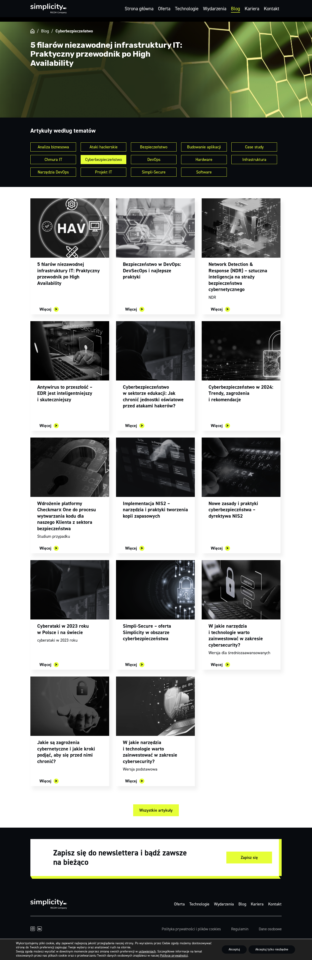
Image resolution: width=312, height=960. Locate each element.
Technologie (186, 8)
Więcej (45, 309)
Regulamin (240, 928)
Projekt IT (103, 172)
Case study (254, 147)
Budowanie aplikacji (204, 147)
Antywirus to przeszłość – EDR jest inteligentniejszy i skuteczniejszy (64, 393)
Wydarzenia (214, 8)
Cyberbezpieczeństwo (103, 159)
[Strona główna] (32, 31)
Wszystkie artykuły (156, 810)
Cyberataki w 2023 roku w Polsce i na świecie (63, 629)
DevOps (153, 159)
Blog (235, 8)
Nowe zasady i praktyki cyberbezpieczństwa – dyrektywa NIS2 (233, 509)
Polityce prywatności (174, 955)
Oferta (164, 8)
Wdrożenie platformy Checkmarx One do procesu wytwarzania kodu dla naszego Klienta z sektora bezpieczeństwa (66, 516)
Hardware (204, 159)
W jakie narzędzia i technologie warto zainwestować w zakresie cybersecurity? (236, 635)
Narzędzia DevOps (53, 172)
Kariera (252, 8)
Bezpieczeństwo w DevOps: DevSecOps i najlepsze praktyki (152, 270)
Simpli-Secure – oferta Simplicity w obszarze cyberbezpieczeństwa (147, 632)
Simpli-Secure (154, 172)
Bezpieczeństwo (153, 147)
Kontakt (271, 8)
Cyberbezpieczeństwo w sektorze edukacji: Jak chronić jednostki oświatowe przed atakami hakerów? (153, 396)
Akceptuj (234, 949)
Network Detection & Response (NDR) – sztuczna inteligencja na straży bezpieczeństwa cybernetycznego (238, 277)
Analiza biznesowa (53, 147)
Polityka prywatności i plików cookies (191, 928)
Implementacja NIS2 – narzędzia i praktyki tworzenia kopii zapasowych (155, 509)
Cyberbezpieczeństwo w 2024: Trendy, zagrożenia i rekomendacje (241, 393)
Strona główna (139, 8)
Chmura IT (53, 159)
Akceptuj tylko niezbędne (271, 949)
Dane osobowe (270, 928)
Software (204, 172)
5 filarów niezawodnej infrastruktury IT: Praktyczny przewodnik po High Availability (68, 273)
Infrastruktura (254, 159)
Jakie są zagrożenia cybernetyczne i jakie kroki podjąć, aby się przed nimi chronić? (66, 752)
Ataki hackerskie (104, 147)
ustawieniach (147, 952)
